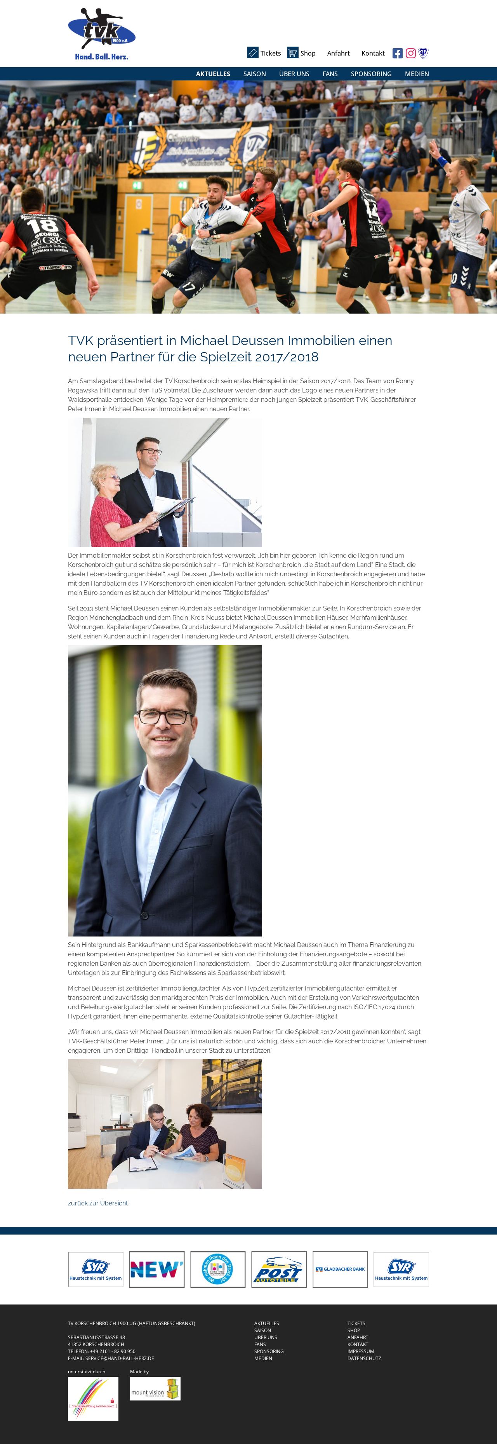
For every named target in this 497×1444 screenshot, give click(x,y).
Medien (417, 74)
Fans (330, 74)
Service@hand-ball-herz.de (119, 1358)
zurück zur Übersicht (98, 1203)
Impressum (361, 1351)
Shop (308, 53)
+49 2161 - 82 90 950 (113, 1351)
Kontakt (373, 53)
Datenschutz (364, 1358)
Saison (254, 74)
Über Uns (294, 74)
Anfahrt (338, 53)
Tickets (271, 53)
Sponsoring (371, 74)
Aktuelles (213, 74)
